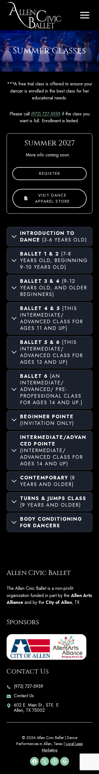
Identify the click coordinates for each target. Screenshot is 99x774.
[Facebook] (34, 761)
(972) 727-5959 (46, 114)
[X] (44, 761)
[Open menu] (84, 15)
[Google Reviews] (64, 761)
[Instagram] (54, 761)
